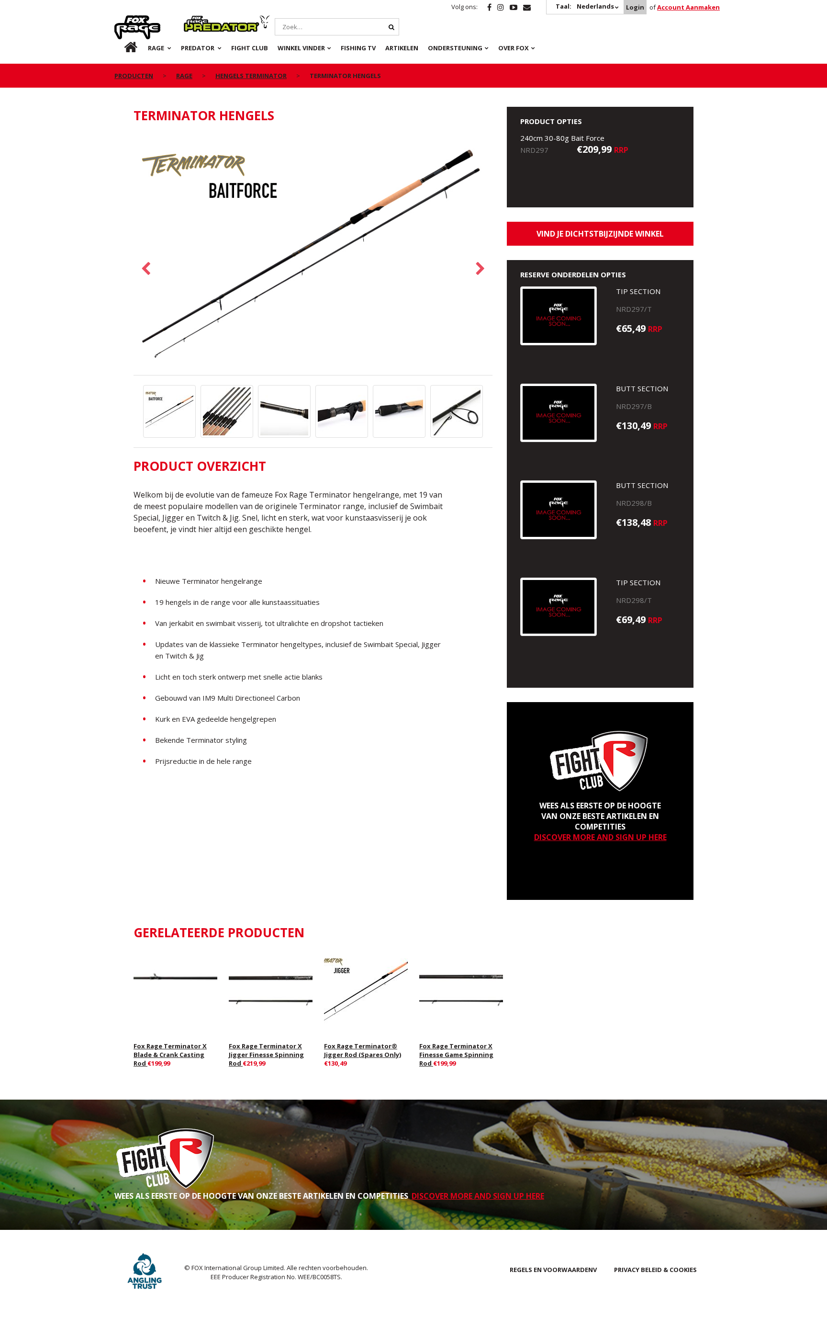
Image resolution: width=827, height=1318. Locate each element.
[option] (313, 254)
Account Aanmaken (688, 7)
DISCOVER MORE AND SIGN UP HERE (600, 837)
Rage (123, 20)
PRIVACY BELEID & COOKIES (655, 1269)
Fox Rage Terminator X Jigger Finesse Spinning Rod (266, 1055)
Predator (200, 20)
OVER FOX (513, 48)
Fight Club (249, 48)
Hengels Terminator (251, 75)
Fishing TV (358, 48)
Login (635, 7)
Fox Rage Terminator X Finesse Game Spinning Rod (456, 1055)
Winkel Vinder (301, 48)
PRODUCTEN (133, 75)
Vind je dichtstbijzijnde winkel (600, 233)
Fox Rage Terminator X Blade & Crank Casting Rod (170, 1055)
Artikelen (401, 48)
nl (122, 48)
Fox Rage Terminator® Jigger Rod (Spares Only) (362, 1050)
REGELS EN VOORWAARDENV (553, 1269)
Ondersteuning (455, 48)
